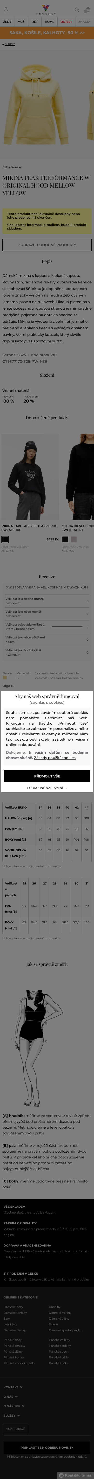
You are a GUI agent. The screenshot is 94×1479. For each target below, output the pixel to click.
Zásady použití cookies (55, 757)
